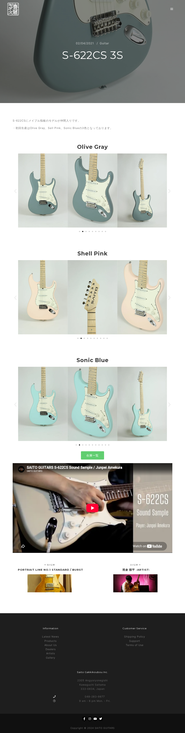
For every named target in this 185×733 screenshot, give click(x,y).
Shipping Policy (134, 636)
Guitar (104, 43)
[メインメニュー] (172, 9)
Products (50, 640)
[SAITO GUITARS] (13, 9)
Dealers (51, 649)
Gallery (50, 657)
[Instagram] (89, 718)
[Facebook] (84, 718)
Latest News (50, 636)
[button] (15, 191)
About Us (50, 645)
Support (134, 640)
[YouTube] (95, 718)
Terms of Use (134, 645)
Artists (50, 653)
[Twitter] (100, 718)
